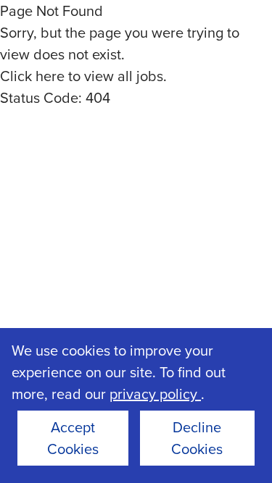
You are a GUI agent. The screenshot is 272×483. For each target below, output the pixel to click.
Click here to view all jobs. (83, 75)
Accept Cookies (73, 437)
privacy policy (155, 393)
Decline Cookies (197, 437)
